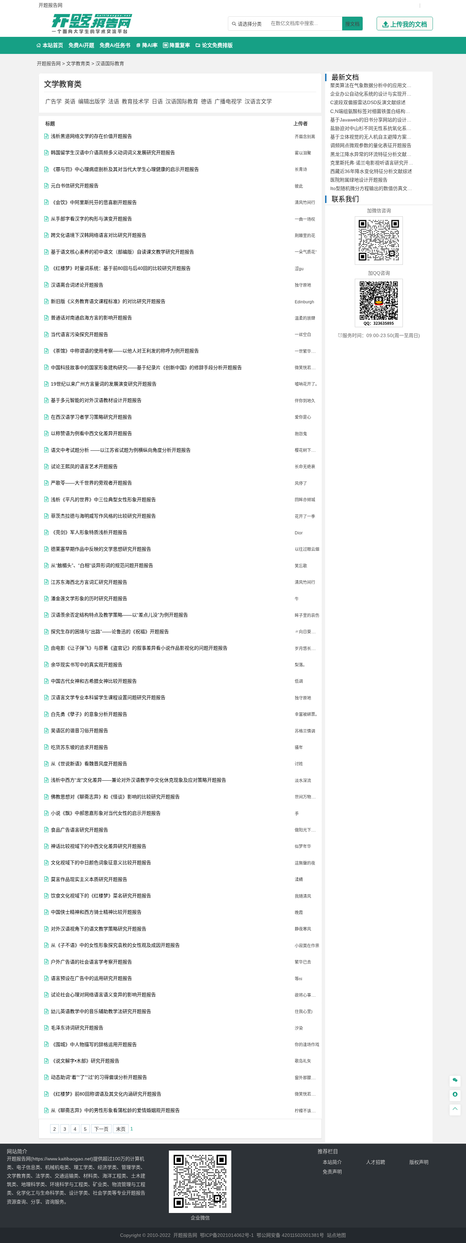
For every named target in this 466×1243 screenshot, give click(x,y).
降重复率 (176, 45)
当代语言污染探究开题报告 (79, 334)
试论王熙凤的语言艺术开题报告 (84, 466)
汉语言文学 (258, 101)
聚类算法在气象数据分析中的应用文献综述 (375, 85)
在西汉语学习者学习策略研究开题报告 (91, 417)
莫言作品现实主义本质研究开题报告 (89, 879)
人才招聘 (375, 1162)
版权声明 (418, 1162)
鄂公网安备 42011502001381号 (290, 1235)
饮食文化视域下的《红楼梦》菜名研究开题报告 (101, 895)
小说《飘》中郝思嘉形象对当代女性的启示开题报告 (106, 813)
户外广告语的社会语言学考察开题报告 (91, 962)
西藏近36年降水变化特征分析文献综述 (371, 171)
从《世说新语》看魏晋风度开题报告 (89, 763)
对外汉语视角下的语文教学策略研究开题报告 (98, 928)
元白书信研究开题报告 (75, 185)
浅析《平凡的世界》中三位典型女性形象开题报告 (103, 499)
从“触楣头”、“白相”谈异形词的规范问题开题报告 (102, 565)
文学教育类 (78, 63)
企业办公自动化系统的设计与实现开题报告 (375, 94)
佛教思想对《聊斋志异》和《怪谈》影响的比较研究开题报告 (115, 796)
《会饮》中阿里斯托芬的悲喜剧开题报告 (94, 202)
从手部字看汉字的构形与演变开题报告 (91, 218)
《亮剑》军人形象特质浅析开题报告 (89, 532)
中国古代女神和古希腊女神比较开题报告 (94, 681)
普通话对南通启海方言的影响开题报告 (91, 317)
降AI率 (147, 45)
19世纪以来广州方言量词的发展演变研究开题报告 (104, 384)
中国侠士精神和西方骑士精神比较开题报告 (96, 912)
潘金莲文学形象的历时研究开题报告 (89, 598)
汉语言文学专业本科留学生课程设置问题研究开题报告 (108, 697)
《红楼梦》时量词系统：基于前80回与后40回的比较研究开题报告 (121, 268)
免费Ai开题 (81, 45)
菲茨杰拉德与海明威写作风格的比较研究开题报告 (103, 516)
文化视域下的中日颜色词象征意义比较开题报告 (101, 862)
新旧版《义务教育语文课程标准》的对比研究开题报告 (108, 301)
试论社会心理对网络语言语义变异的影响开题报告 (103, 994)
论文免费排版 (214, 45)
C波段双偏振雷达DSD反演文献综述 (368, 102)
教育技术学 (135, 101)
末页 (121, 1129)
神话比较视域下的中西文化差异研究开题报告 (98, 846)
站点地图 (336, 1235)
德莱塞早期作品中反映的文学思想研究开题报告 (101, 549)
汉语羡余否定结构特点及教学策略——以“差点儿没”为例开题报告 (119, 615)
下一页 (101, 1129)
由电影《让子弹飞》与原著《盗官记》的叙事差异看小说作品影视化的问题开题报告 (139, 648)
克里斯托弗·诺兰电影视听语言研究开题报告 (376, 162)
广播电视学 (228, 101)
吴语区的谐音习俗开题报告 (79, 730)
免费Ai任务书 (115, 45)
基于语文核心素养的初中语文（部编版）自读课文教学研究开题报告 (122, 252)
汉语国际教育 (110, 63)
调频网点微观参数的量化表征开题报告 (370, 145)
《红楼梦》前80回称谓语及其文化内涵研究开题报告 (106, 1094)
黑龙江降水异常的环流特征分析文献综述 (373, 154)
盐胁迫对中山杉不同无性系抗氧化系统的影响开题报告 (387, 128)
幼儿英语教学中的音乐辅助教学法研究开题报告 (101, 1011)
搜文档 (352, 24)
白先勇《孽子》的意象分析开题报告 (89, 714)
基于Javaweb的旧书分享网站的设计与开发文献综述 (385, 119)
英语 (69, 101)
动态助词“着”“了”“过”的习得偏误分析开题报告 (99, 1077)
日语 (157, 101)
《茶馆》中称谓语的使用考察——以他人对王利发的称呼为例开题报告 (125, 350)
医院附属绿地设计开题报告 (359, 180)
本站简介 (332, 1162)
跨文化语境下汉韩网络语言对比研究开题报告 (98, 235)
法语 (113, 101)
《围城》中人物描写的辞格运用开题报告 (94, 1044)
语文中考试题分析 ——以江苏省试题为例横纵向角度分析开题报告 (121, 450)
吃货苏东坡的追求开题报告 (79, 747)
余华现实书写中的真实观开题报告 (86, 664)
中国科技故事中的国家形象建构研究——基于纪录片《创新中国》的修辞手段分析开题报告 (146, 367)
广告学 (53, 101)
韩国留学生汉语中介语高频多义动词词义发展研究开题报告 (113, 152)
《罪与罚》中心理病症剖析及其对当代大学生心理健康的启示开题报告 (125, 169)
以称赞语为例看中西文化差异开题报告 (91, 433)
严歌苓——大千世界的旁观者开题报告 (91, 483)
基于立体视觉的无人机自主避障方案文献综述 (378, 137)
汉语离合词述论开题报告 (77, 285)
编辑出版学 (91, 101)
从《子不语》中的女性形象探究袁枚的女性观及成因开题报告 (115, 945)
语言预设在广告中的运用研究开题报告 (91, 978)
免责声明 (332, 1171)
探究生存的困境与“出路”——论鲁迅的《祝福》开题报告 (110, 631)
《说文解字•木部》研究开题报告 (85, 1061)
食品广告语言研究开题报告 (79, 830)
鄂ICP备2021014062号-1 (227, 1235)
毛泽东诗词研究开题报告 (77, 1027)
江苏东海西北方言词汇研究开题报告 (89, 582)
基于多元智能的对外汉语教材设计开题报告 (96, 400)
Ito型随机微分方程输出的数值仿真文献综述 (376, 188)
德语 (206, 101)
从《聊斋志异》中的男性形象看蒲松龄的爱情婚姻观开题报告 (115, 1110)
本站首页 (49, 45)
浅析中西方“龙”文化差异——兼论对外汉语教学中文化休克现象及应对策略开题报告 (138, 780)
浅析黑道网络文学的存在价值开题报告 (91, 136)
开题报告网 (49, 63)
